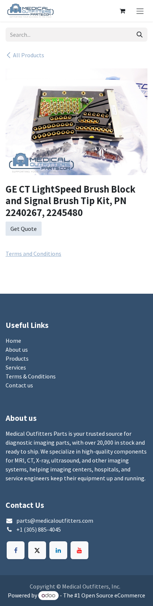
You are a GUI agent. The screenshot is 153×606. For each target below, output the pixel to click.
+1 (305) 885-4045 (38, 529)
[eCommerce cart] (122, 10)
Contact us (19, 385)
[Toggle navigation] (140, 11)
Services (16, 367)
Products (17, 358)
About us (17, 349)
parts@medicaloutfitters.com (54, 520)
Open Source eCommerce (113, 595)
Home (13, 340)
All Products (28, 55)
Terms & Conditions (31, 376)
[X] (37, 550)
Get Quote (23, 228)
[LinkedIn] (58, 550)
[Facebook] (16, 550)
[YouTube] (79, 550)
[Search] (139, 35)
